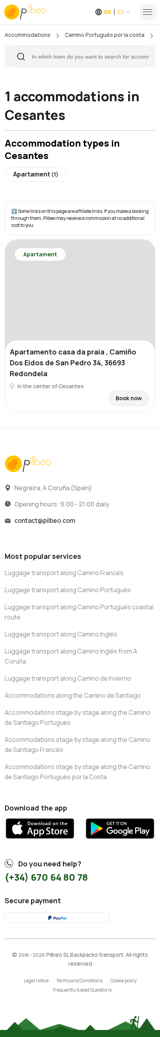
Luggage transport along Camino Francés (64, 573)
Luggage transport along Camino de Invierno (68, 678)
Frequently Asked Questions (82, 990)
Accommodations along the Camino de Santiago (73, 695)
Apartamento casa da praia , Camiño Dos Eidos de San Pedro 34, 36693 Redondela (73, 362)
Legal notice (36, 980)
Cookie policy (123, 980)
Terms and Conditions (79, 980)
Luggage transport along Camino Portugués (68, 590)
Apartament (35, 174)
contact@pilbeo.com (44, 520)
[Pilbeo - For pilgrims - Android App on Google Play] (120, 841)
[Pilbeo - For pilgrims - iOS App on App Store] (40, 841)
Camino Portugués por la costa (104, 34)
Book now (129, 398)
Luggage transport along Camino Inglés (61, 634)
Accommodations (27, 34)
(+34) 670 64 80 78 (46, 877)
